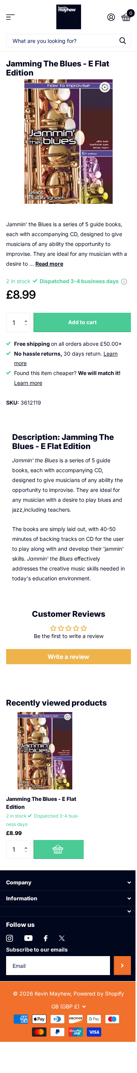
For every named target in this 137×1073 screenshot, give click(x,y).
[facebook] (46, 938)
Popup (124, 281)
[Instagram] (9, 938)
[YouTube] (28, 938)
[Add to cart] (58, 849)
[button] (27, 315)
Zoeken (122, 40)
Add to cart (82, 322)
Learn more (28, 383)
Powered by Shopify (98, 993)
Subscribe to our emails (37, 949)
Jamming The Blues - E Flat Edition (41, 803)
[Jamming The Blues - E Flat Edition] (45, 750)
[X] (62, 938)
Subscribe (122, 965)
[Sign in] (111, 17)
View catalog (10, 17)
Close (68, 882)
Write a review (68, 656)
